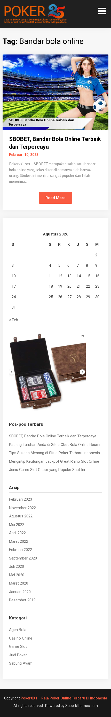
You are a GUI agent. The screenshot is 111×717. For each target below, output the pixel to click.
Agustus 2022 (21, 516)
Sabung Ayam (21, 663)
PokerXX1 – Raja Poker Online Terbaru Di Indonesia (64, 698)
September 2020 (23, 558)
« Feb (13, 320)
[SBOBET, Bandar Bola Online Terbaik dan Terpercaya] (55, 91)
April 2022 (17, 533)
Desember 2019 (22, 600)
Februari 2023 (20, 499)
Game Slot (18, 646)
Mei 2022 (16, 524)
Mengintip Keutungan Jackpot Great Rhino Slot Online (54, 461)
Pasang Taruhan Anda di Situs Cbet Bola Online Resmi (54, 444)
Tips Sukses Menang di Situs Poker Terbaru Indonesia (54, 453)
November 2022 (22, 508)
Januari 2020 (20, 591)
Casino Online (20, 638)
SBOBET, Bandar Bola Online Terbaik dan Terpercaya (52, 436)
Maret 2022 (18, 541)
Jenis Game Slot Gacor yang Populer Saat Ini (47, 469)
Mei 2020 (16, 575)
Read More (55, 197)
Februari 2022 (20, 549)
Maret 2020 (18, 583)
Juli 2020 (16, 566)
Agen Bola (17, 629)
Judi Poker (18, 655)
